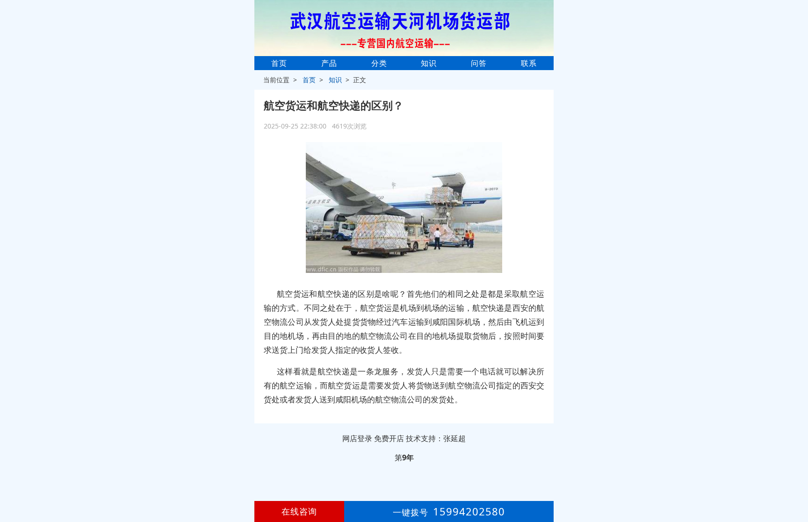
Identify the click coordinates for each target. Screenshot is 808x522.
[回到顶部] (795, 486)
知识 (429, 63)
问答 (479, 63)
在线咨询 (299, 511)
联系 (529, 63)
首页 (279, 63)
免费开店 (389, 438)
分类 (379, 63)
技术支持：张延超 (436, 438)
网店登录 (357, 438)
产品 (329, 63)
